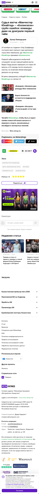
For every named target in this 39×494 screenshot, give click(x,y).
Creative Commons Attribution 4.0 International (17, 439)
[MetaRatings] (8, 386)
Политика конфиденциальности (12, 336)
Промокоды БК (8, 307)
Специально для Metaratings (11, 330)
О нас (4, 324)
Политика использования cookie (12, 342)
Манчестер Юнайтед (10, 163)
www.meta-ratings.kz (26, 397)
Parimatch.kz (7, 171)
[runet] (4, 459)
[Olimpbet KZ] (8, 9)
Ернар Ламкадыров (18, 39)
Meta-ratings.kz (15, 131)
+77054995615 (13, 426)
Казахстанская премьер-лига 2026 (16, 292)
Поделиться (17, 183)
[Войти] (33, 2)
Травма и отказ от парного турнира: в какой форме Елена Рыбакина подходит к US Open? (12, 260)
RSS (3, 333)
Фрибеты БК (7, 302)
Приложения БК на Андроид (13, 297)
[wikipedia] (25, 459)
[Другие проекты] (7, 2)
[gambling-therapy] (6, 472)
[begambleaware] (20, 466)
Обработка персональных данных (13, 345)
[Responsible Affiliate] (21, 472)
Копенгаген (24, 55)
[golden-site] (12, 459)
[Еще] (36, 2)
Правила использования (10, 339)
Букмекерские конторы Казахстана (16, 313)
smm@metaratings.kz (15, 424)
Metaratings (13, 118)
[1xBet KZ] (22, 9)
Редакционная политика (10, 349)
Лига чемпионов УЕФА (11, 167)
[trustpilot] (7, 466)
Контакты (5, 321)
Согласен (19, 490)
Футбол (26, 167)
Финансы (5, 368)
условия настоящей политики (15, 484)
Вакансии (5, 327)
